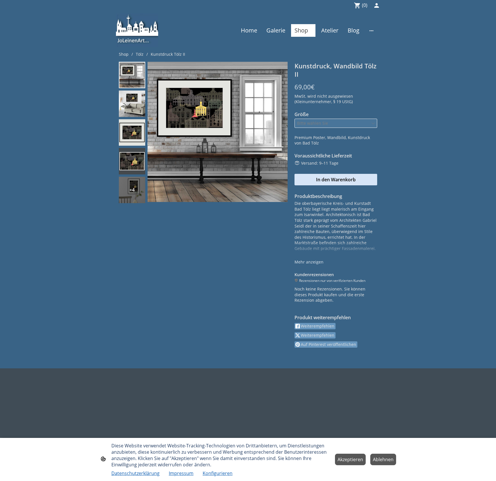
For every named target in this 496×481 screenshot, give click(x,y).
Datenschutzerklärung (135, 473)
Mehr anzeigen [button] (308, 262)
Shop (124, 54)
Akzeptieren (350, 459)
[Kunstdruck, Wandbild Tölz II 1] (132, 104)
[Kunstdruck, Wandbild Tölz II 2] (132, 132)
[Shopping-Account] (376, 5)
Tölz (140, 54)
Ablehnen (383, 459)
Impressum (181, 473)
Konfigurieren (217, 473)
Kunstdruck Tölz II (168, 54)
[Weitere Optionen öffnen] (371, 30)
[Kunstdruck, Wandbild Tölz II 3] (132, 161)
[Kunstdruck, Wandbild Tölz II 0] (132, 75)
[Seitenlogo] (137, 30)
